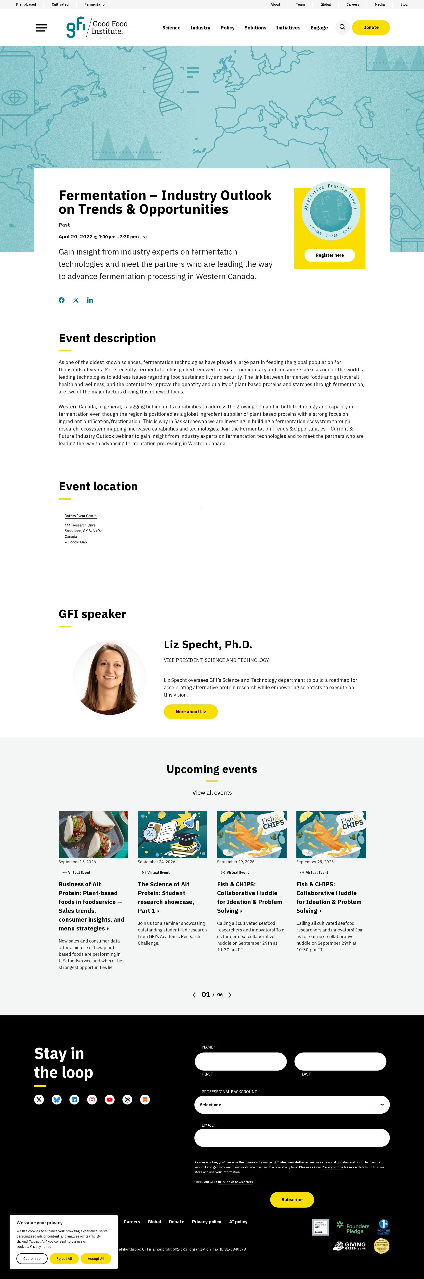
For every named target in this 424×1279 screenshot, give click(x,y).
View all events (212, 792)
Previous (194, 994)
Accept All (96, 1258)
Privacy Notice (332, 1167)
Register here (330, 255)
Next (229, 994)
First (207, 1074)
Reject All (64, 1258)
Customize (31, 1258)
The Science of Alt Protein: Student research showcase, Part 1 (166, 897)
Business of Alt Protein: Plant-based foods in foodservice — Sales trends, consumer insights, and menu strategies (91, 906)
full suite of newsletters (235, 1182)
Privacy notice (40, 1246)
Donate (371, 27)
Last (306, 1074)
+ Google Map (76, 541)
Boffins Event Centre (81, 516)
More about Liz (191, 711)
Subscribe (292, 1199)
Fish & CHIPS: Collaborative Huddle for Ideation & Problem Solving (249, 897)
